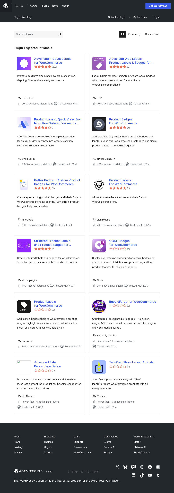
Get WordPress (158, 5)
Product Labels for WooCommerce (48, 303)
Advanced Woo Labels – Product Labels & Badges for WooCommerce (130, 61)
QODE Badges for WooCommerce (123, 242)
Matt (138, 441)
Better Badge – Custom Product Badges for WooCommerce (57, 182)
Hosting (18, 447)
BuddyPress (142, 452)
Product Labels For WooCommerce (123, 182)
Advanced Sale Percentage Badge (47, 364)
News (17, 441)
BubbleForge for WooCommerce (132, 301)
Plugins (48, 447)
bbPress (140, 447)
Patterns (48, 452)
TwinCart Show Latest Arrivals (131, 362)
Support (78, 441)
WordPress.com (144, 436)
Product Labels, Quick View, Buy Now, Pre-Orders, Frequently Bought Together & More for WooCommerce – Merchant (57, 121)
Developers (80, 447)
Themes (48, 441)
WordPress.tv (83, 452)
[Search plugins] (59, 34)
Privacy (18, 452)
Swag (108, 452)
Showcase (49, 436)
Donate (109, 447)
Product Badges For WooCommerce (123, 121)
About (17, 436)
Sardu (49, 471)
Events (107, 441)
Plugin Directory (23, 17)
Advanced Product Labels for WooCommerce (52, 60)
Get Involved (111, 436)
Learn (77, 436)
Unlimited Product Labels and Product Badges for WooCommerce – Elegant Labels (57, 243)
